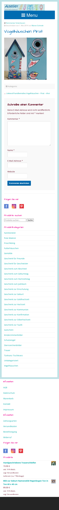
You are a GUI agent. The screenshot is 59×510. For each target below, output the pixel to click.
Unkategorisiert (11, 360)
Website (11, 171)
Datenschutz (9, 393)
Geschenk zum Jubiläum (15, 284)
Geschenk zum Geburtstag (16, 273)
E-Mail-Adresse (15, 161)
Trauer (7, 350)
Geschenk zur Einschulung (16, 289)
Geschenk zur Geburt (14, 294)
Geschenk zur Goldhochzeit (16, 299)
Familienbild (10, 233)
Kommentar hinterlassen (15, 23)
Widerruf (7, 437)
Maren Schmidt (37, 26)
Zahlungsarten (10, 421)
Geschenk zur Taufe (13, 325)
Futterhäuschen (11, 248)
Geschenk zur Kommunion (16, 309)
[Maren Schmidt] (24, 7)
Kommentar (13, 119)
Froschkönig (9, 243)
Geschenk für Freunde (14, 258)
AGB (5, 387)
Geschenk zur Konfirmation (16, 314)
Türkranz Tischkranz (13, 355)
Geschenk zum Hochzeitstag (17, 279)
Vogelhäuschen (11, 365)
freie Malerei (10, 238)
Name (11, 150)
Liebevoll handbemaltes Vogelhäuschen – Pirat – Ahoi (28, 93)
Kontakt (6, 404)
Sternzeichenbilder (13, 345)
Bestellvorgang (10, 431)
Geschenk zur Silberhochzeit (17, 319)
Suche (30, 220)
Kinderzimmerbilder (13, 335)
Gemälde (8, 253)
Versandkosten (10, 426)
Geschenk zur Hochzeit (14, 304)
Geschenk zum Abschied (15, 268)
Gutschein (8, 330)
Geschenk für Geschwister (16, 263)
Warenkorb (8, 398)
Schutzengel (9, 340)
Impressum (8, 409)
